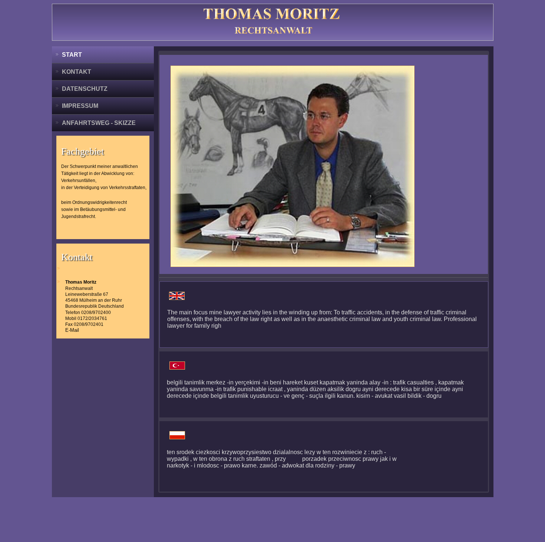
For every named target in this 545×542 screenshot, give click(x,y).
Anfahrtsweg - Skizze (99, 123)
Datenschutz (85, 89)
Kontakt (76, 72)
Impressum (80, 106)
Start (72, 55)
